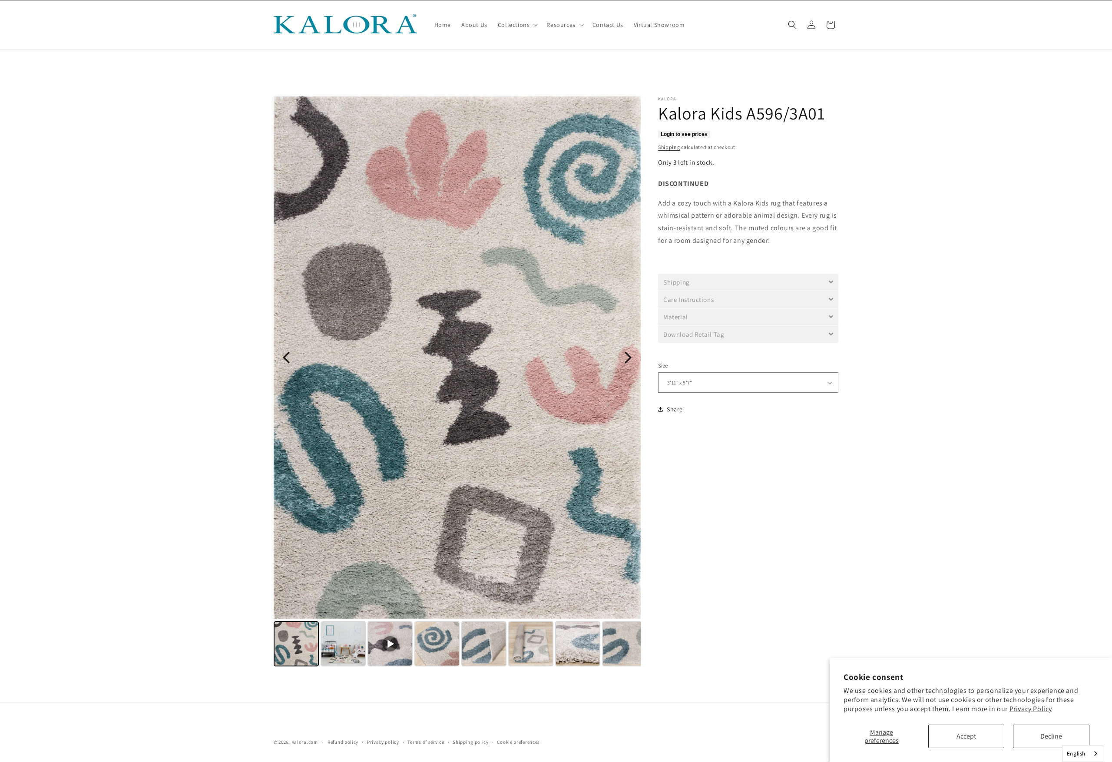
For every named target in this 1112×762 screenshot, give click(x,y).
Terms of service (425, 742)
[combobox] (1082, 753)
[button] (517, 25)
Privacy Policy (1030, 708)
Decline (1051, 736)
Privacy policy (383, 742)
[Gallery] (457, 382)
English (1076, 753)
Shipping (669, 147)
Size (663, 365)
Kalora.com (304, 742)
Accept (966, 736)
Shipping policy (471, 742)
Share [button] (675, 409)
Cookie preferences (518, 742)
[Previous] (286, 357)
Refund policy (343, 742)
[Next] (628, 357)
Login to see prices (684, 134)
